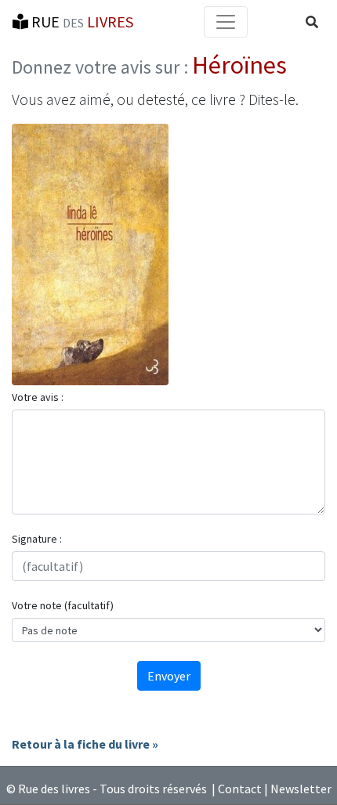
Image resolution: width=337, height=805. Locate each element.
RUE (80, 21)
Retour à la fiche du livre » (85, 744)
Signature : (37, 539)
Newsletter (301, 788)
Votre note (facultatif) (63, 605)
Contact (240, 788)
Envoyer (168, 676)
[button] (312, 22)
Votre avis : (37, 397)
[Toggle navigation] (226, 22)
